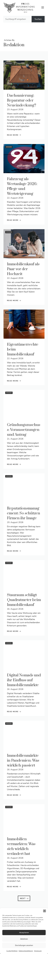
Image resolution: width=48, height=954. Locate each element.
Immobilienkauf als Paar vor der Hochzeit (23, 269)
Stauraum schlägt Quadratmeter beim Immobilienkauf (24, 600)
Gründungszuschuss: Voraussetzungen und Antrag (23, 429)
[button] (44, 911)
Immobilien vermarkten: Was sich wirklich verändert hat (21, 846)
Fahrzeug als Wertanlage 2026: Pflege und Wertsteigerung (22, 186)
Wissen (9, 63)
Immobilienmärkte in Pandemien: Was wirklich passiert (23, 760)
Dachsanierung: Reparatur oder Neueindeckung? (21, 100)
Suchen (38, 19)
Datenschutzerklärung (26, 951)
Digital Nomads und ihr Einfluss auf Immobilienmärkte (24, 680)
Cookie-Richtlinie (11, 951)
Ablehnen (24, 939)
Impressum (38, 951)
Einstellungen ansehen (24, 945)
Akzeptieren (24, 932)
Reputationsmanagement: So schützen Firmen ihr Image (23, 513)
